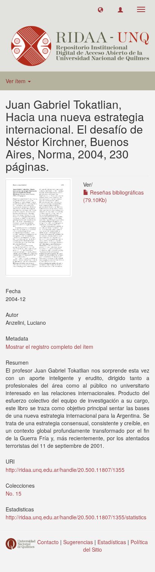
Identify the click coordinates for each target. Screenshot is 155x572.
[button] (100, 9)
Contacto (48, 542)
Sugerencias (78, 542)
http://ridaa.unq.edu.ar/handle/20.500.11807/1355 (65, 469)
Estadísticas (111, 542)
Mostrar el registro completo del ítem (49, 346)
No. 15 (13, 493)
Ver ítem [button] (16, 81)
